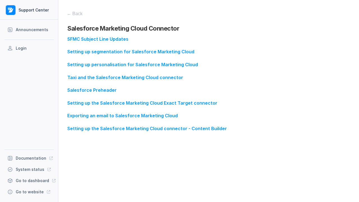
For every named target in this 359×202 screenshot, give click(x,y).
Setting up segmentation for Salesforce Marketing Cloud (130, 51)
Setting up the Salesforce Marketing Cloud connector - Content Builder (147, 128)
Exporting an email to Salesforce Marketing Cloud (122, 115)
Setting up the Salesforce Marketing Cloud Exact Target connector (142, 103)
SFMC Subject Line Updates (97, 39)
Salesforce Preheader (92, 90)
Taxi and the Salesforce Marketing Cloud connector (125, 77)
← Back (74, 13)
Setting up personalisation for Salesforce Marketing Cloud (132, 64)
